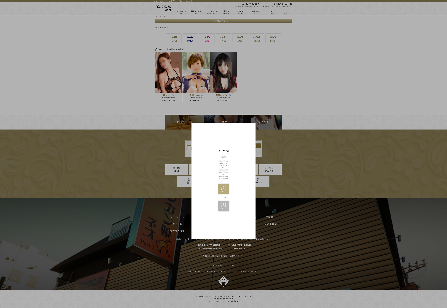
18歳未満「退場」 (223, 206)
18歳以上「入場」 (223, 188)
